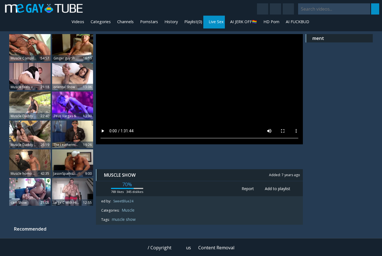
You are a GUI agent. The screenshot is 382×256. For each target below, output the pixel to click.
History (170, 21)
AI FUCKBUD (297, 21)
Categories (100, 21)
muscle (119, 219)
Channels (125, 21)
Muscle (128, 210)
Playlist (192, 21)
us (188, 248)
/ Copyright (159, 248)
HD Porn (270, 21)
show (131, 219)
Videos (77, 21)
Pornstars (148, 21)
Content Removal (216, 248)
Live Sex (215, 21)
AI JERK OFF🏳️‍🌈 (243, 21)
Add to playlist (277, 188)
